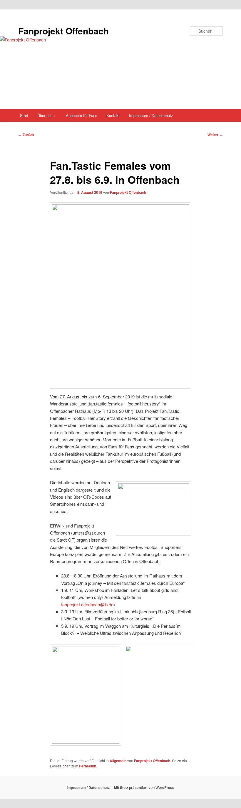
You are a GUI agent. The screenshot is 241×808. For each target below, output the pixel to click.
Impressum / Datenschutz (151, 115)
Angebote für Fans (81, 115)
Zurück (26, 134)
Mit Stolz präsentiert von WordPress (144, 787)
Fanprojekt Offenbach (63, 30)
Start (24, 115)
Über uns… (46, 115)
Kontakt (113, 115)
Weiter (215, 134)
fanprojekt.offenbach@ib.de (87, 604)
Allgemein (118, 760)
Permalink (87, 766)
